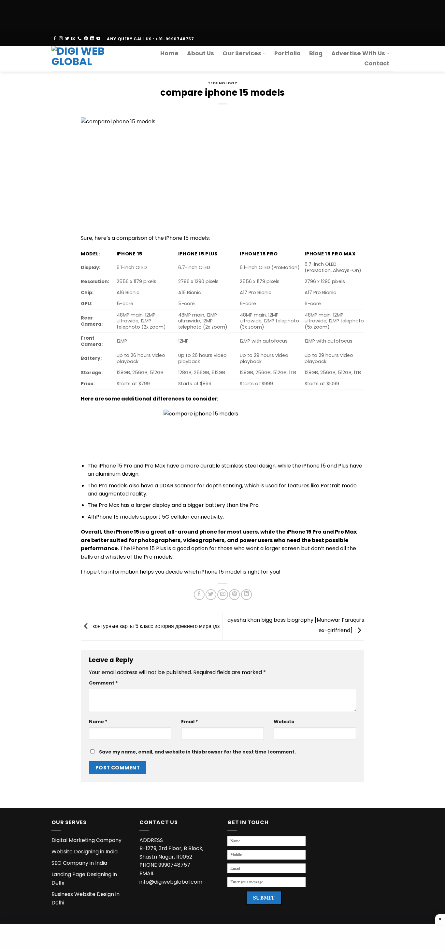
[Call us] (79, 38)
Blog (316, 53)
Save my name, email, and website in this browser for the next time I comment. (197, 752)
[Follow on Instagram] (61, 38)
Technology (222, 83)
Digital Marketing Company (86, 840)
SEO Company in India (79, 863)
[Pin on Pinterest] (234, 594)
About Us (200, 53)
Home (169, 53)
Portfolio (287, 53)
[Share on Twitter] (211, 594)
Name (98, 721)
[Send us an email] (73, 38)
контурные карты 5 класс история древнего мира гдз (155, 626)
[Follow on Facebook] (55, 38)
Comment (103, 683)
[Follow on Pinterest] (86, 38)
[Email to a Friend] (222, 594)
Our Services (242, 53)
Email (189, 721)
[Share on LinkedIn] (246, 594)
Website (284, 721)
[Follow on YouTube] (98, 38)
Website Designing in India (84, 851)
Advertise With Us (358, 53)
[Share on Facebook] (199, 594)
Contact (376, 63)
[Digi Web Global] (83, 58)
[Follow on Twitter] (67, 38)
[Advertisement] (195, 14)
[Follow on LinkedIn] (92, 38)
